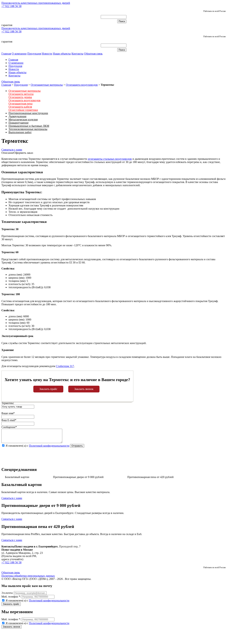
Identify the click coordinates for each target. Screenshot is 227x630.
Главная (6, 53)
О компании (19, 53)
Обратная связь (93, 53)
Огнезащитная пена (20, 103)
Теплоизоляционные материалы (28, 129)
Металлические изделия (23, 119)
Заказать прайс (48, 388)
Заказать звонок (83, 388)
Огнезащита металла (21, 93)
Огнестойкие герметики (23, 109)
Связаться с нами (11, 149)
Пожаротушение (19, 122)
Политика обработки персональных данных (28, 575)
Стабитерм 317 (65, 366)
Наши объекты (62, 53)
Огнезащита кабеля (20, 106)
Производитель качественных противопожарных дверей (35, 2)
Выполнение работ (20, 132)
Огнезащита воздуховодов (82, 84)
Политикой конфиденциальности (49, 445)
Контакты (77, 53)
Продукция (34, 53)
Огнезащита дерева (20, 97)
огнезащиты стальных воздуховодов (110, 158)
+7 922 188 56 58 (11, 6)
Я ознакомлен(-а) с (37, 600)
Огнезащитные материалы (47, 84)
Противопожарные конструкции (28, 113)
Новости (47, 53)
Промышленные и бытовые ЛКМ (29, 125)
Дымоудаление (17, 116)
